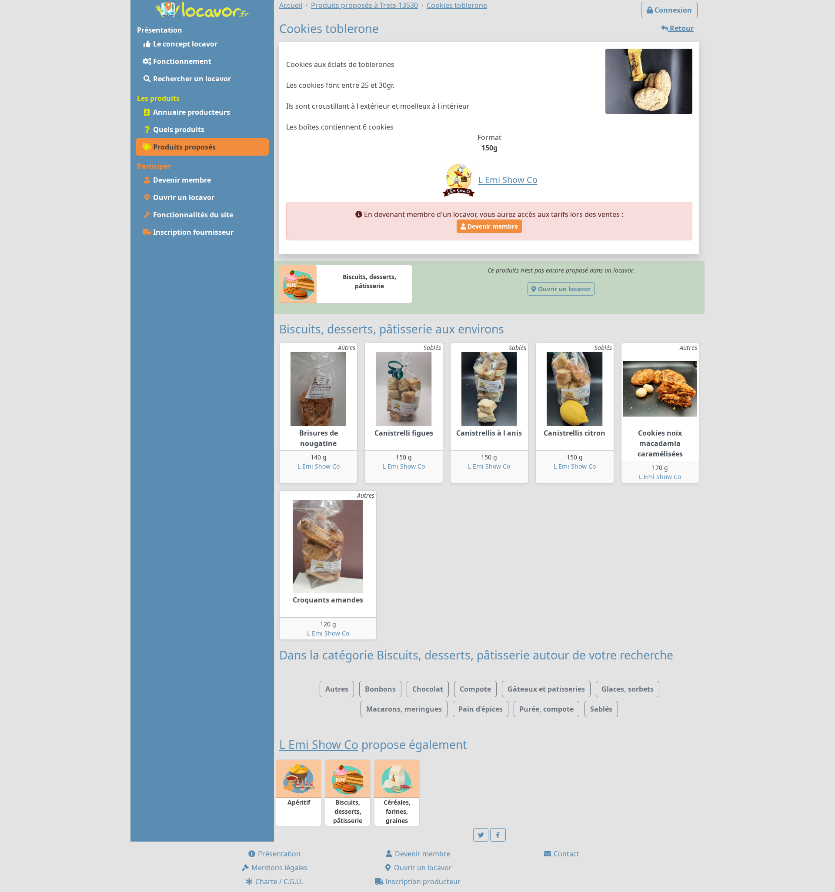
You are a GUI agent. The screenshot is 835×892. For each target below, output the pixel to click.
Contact (565, 854)
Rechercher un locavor (191, 78)
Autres (336, 689)
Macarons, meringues (404, 709)
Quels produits (177, 129)
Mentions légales (278, 867)
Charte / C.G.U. (278, 881)
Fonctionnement (181, 61)
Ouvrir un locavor (182, 197)
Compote (475, 689)
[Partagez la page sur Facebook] (498, 835)
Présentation (278, 854)
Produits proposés (183, 147)
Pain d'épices (480, 709)
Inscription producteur (422, 881)
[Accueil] (202, 8)
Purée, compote (546, 709)
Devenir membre (181, 180)
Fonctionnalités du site (192, 215)
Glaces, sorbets (627, 689)
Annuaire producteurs (190, 112)
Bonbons (380, 689)
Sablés (601, 709)
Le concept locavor (184, 44)
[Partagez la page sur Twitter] (481, 835)
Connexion (672, 10)
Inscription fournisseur (192, 232)
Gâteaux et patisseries (546, 689)
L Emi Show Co (318, 466)
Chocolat (427, 689)
